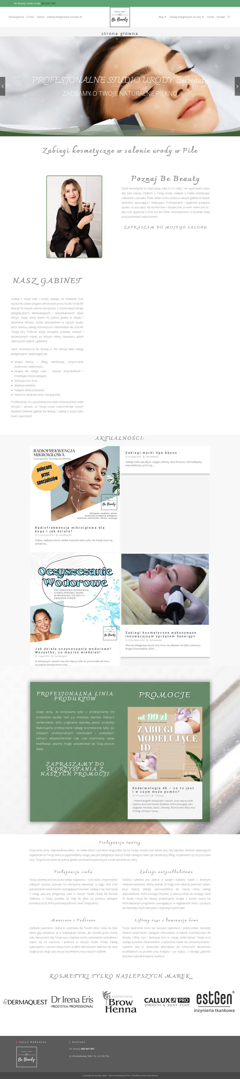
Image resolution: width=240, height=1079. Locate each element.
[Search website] (228, 17)
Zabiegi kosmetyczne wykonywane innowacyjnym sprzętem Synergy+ (161, 634)
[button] (2, 86)
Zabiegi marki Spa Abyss (151, 452)
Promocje (159, 795)
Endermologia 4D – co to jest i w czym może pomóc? (163, 789)
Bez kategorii (65, 535)
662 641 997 (48, 3)
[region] (120, 86)
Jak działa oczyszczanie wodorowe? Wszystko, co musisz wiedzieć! (73, 650)
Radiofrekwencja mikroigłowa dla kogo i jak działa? (70, 529)
